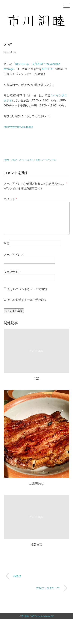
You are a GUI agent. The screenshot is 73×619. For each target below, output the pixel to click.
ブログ (8, 44)
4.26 (36, 378)
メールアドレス (13, 254)
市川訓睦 (25, 616)
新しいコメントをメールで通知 (27, 289)
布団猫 (17, 575)
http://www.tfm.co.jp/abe (18, 126)
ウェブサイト (12, 271)
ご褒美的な (36, 483)
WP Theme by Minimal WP (42, 616)
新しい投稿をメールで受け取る (27, 299)
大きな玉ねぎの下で (48, 587)
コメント (10, 199)
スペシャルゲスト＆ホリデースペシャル (37, 160)
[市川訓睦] (36, 17)
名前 (6, 242)
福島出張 (36, 544)
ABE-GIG (48, 69)
